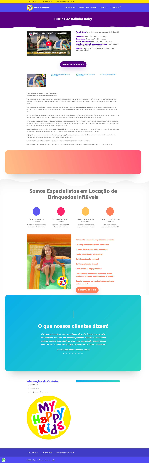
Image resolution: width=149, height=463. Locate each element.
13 (81, 353)
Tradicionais (103, 7)
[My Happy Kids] (39, 6)
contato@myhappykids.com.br (38, 392)
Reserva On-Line (87, 290)
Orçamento (115, 8)
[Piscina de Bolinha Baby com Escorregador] (36, 87)
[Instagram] (121, 2)
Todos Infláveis (91, 7)
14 (82, 353)
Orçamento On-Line (73, 64)
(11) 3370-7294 (33, 384)
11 (78, 353)
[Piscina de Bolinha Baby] (108, 74)
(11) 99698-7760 (33, 388)
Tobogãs (81, 7)
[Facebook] (119, 2)
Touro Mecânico (70, 7)
